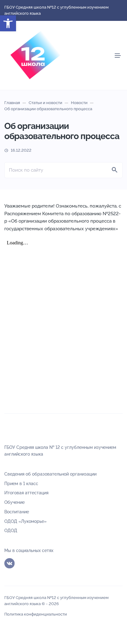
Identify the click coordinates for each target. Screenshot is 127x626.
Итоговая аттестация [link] (26, 492)
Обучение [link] (14, 502)
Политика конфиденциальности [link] (35, 614)
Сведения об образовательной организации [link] (50, 474)
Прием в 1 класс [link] (21, 483)
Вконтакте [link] (9, 563)
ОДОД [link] (10, 530)
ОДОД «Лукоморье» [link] (25, 521)
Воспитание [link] (16, 511)
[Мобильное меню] (118, 55)
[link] (8, 23)
